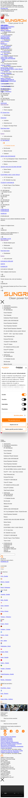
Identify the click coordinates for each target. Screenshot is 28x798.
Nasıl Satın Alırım (5, 37)
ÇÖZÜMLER (4, 28)
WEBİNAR (4, 213)
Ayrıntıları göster (18, 415)
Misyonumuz (10, 740)
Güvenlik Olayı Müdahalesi (12, 752)
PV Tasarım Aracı (5, 112)
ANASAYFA (4, 25)
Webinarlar (3, 738)
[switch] (24, 399)
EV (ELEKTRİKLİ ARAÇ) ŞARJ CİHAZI (11, 69)
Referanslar (4, 740)
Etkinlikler (3, 739)
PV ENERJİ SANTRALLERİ (8, 81)
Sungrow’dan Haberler (10, 736)
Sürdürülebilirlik (15, 742)
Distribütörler (9, 739)
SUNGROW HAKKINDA (7, 26)
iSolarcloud (3, 117)
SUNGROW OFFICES (6, 750)
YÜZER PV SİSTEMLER (7, 79)
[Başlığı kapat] (26, 367)
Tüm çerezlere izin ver (14, 420)
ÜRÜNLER (4, 103)
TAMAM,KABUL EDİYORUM (9, 9)
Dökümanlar (9, 738)
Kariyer (2, 42)
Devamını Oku (4, 8)
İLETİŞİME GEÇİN (6, 238)
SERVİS (3, 264)
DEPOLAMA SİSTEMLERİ (8, 58)
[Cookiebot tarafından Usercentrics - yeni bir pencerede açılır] (17, 368)
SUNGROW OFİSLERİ (7, 261)
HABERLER (4, 266)
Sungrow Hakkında (6, 742)
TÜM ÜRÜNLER (5, 139)
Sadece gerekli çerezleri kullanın (14, 429)
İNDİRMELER (4, 561)
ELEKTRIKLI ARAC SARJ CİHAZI (10, 174)
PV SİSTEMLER (5, 48)
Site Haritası (16, 750)
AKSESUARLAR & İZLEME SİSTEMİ (11, 166)
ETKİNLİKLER (5, 209)
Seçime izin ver (14, 424)
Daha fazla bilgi (4, 29)
